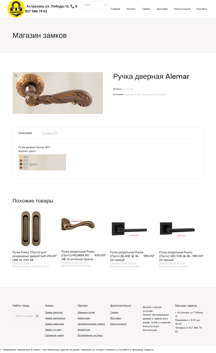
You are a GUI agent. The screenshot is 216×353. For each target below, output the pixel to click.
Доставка (115, 318)
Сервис (114, 312)
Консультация (118, 323)
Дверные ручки (132, 94)
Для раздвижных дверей (25, 266)
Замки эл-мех (53, 329)
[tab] (27, 133)
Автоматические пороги (91, 323)
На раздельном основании (75, 265)
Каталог (45, 266)
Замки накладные (55, 318)
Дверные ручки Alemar (153, 94)
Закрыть (149, 349)
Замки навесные (54, 323)
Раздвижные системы (90, 335)
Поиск (37, 316)
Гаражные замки (54, 335)
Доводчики (84, 318)
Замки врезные (53, 312)
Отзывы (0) (49, 133)
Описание (25, 133)
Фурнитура (84, 329)
